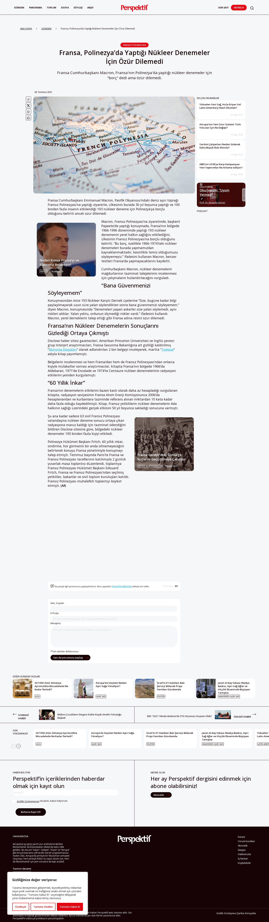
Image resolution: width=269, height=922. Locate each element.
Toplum (51, 7)
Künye (241, 836)
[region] (47, 893)
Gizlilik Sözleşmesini (28, 801)
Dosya (65, 7)
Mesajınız (56, 623)
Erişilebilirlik (244, 863)
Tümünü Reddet (43, 906)
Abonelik (239, 7)
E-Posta (55, 613)
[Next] (18, 746)
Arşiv (90, 7)
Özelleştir (20, 906)
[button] (252, 8)
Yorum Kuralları (246, 841)
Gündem (19, 7)
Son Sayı (223, 7)
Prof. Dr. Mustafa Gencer (212, 202)
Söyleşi (78, 7)
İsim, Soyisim (57, 603)
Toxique (167, 349)
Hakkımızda (244, 854)
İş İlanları (243, 858)
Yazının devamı (22, 868)
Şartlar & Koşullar (246, 913)
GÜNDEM (46, 28)
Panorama (35, 7)
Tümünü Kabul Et (70, 906)
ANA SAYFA (26, 28)
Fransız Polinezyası (134, 45)
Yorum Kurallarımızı (122, 586)
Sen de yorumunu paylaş (68, 657)
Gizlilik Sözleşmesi (226, 913)
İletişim (242, 850)
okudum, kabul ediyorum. (42, 801)
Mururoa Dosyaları (63, 349)
